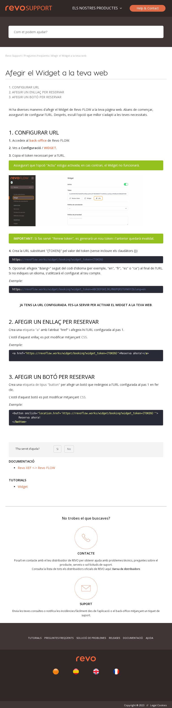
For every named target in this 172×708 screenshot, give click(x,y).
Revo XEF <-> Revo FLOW (36, 468)
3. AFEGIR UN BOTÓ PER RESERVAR (35, 97)
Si (57, 449)
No (69, 449)
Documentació (133, 638)
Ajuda (149, 638)
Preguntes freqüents (36, 55)
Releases (114, 638)
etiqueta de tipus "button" (41, 384)
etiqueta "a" (31, 330)
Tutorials (34, 638)
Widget (23, 486)
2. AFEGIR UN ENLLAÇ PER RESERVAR (36, 92)
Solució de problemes (91, 638)
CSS (84, 337)
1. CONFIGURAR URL (24, 87)
